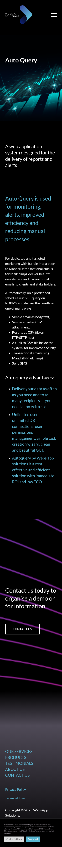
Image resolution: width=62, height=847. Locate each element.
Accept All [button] (33, 839)
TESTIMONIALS (19, 763)
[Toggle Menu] (54, 15)
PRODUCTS (15, 757)
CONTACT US (17, 775)
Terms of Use (15, 798)
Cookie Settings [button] (14, 839)
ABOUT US (15, 769)
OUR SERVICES (18, 751)
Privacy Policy (15, 789)
